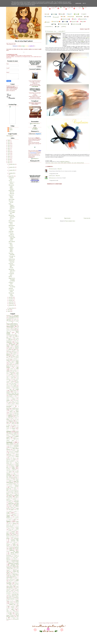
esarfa (7, 418)
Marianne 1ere (16, 484)
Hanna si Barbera (10, 443)
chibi (7, 384)
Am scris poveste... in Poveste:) (11, 182)
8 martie (11, 327)
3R (18, 326)
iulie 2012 (11, 297)
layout (10, 471)
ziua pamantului (16, 619)
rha (9, 131)
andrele (11, 343)
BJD (9, 361)
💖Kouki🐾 (74, 19)
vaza (13, 605)
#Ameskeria (8, 315)
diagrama (12, 410)
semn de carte (16, 570)
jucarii (17, 456)
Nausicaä (8, 508)
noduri (13, 508)
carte (13, 375)
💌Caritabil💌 (83, 14)
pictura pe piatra (10, 524)
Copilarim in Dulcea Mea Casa (12, 393)
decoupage (8, 407)
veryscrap (8, 608)
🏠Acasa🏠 (47, 14)
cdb (10, 380)
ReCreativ (17, 547)
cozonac (7, 397)
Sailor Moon (8, 559)
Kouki (13, 467)
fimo (10, 423)
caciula (11, 368)
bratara (52, 162)
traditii (17, 600)
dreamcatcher (10, 416)
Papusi (8, 521)
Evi (16, 418)
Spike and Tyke (12, 579)
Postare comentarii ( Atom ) (70, 221)
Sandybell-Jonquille (15, 560)
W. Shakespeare (16, 611)
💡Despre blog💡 (70, 16)
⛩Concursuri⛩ (56, 17)
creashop (12, 397)
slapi (7, 578)
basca (18, 355)
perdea (14, 522)
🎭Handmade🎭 (79, 16)
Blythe (17, 361)
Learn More (78, 3)
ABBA (15, 328)
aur (18, 350)
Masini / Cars (9, 489)
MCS (7, 490)
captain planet (12, 372)
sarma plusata (13, 565)
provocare (16, 538)
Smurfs (11, 578)
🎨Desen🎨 (63, 16)
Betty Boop (10, 358)
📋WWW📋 (63, 26)
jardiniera (17, 455)
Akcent (14, 337)
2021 (9, 148)
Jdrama (9, 456)
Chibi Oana (11, 288)
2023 (9, 145)
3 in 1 (17, 321)
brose (15, 364)
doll (11, 412)
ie (9, 450)
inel (18, 450)
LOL (7, 477)
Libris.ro (15, 474)
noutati (17, 508)
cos (15, 395)
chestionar (17, 382)
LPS (16, 477)
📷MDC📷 (54, 24)
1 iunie (15, 319)
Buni (18, 367)
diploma (17, 410)
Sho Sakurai (8, 574)
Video (12, 609)
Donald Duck (16, 412)
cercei (12, 381)
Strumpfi (15, 581)
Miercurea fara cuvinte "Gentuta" (11, 294)
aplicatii (10, 348)
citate (15, 385)
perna (18, 522)
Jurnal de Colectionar (11, 460)
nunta (18, 509)
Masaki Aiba (9, 488)
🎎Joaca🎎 (86, 16)
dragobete (10, 415)
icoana (14, 449)
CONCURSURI (35, 86)
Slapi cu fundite (11, 199)
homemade (16, 446)
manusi (17, 482)
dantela (13, 403)
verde (17, 605)
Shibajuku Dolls (14, 573)
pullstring (15, 542)
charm (12, 382)
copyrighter (11, 395)
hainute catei (10, 436)
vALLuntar (8, 605)
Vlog (14, 610)
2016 (9, 156)
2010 (9, 311)
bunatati (8, 367)
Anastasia (17, 342)
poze (13, 533)
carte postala (13, 376)
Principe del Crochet (10, 535)
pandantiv (8, 516)
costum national (9, 396)
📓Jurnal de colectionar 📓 (76, 24)
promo (8, 538)
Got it (84, 3)
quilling (8, 545)
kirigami (17, 463)
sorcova (15, 578)
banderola (8, 354)
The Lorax (15, 592)
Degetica (15, 407)
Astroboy (13, 350)
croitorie (14, 399)
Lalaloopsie (14, 469)
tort (12, 600)
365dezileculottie (13, 325)
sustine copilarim (13, 585)
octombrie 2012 (12, 170)
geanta (17, 431)
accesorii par (14, 330)
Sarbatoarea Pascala (80, 162)
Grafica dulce (11, 231)
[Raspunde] (60, 168)
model (17, 503)
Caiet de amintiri (13, 369)
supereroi (17, 583)
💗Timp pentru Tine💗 (74, 21)
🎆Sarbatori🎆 (65, 21)
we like (10, 613)
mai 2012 (11, 300)
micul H (17, 494)
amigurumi (9, 342)
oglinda (15, 511)
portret (7, 531)
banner (14, 354)
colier (10, 389)
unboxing (12, 603)
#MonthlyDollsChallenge (14, 316)
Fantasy (8, 419)
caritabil (17, 373)
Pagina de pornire (67, 218)
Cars (9, 375)
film (13, 422)
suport (10, 584)
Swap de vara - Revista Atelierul (11, 196)
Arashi (9, 349)
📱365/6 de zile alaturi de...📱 (63, 24)
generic (10, 432)
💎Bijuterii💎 (69, 14)
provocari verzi (15, 540)
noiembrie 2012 (12, 167)
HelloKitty (17, 444)
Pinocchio (12, 527)
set (18, 572)
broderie (17, 363)
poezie (17, 528)
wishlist (10, 614)
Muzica (17, 506)
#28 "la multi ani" (12, 241)
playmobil (17, 527)
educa (16, 417)
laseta (18, 470)
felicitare (11, 421)
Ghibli (15, 432)
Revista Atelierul (15, 552)
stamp (17, 579)
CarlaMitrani (11, 374)
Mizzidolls (17, 502)
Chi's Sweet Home (13, 383)
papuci (15, 519)
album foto (10, 339)
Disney (11, 411)
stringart (17, 580)
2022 (9, 146)
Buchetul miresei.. (12, 225)
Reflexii (11, 549)
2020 (9, 150)
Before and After (12, 220)
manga (10, 481)
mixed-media (16, 501)
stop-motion (11, 580)
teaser (13, 589)
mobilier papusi (11, 503)
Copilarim (41, 622)
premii (75, 162)
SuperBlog (9, 583)
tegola (12, 590)
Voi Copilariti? (35, 128)
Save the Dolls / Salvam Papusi (12, 567)
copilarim (50, 175)
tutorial (17, 602)
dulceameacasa (51, 168)
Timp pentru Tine (15, 594)
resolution (8, 551)
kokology (12, 465)
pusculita (14, 543)
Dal (9, 403)
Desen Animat (16, 408)
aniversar (17, 346)
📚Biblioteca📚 (62, 14)
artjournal (8, 350)
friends (62, 162)
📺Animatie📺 (54, 14)
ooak (73, 162)
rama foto (11, 546)
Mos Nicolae (16, 504)
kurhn (13, 468)
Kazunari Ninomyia (10, 461)
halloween (8, 438)
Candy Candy (14, 371)
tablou (17, 586)
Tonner (7, 600)
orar (7, 514)
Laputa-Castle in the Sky (10, 470)
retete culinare (16, 551)
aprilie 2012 (11, 302)
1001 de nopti (16, 320)
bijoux (49, 162)
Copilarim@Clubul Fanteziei (13, 394)
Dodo (17, 411)
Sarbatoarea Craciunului (13, 563)
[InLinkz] (34, 147)
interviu (17, 454)
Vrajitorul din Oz (9, 611)
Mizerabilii (11, 502)
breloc (11, 363)
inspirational (11, 451)
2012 (9, 162)
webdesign (17, 613)
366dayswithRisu (10, 326)
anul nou (17, 347)
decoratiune (9, 406)
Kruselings (8, 468)
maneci (17, 480)
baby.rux (10, 128)
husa (7, 448)
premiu (14, 534)
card (12, 373)
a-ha (12, 328)
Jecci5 (13, 456)
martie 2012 (11, 303)
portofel (15, 530)
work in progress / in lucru (12, 615)
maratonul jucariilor (12, 483)
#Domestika (16, 315)
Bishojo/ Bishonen (16, 360)
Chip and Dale (14, 384)
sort (7, 579)
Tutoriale (35, 127)
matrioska (15, 489)
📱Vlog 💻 (57, 26)
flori (13, 423)
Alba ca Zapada (16, 338)
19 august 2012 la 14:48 (53, 180)
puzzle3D (8, 544)
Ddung (17, 403)
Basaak (13, 355)
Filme (18, 422)
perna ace (10, 523)
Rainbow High (16, 545)
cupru (13, 401)
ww (18, 616)
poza (7, 533)
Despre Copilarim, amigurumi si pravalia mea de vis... (12, 206)
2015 (9, 157)
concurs (55, 162)
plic (9, 528)
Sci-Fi (10, 569)
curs (18, 401)
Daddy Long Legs (16, 402)
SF (9, 573)
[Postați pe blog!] (48, 161)
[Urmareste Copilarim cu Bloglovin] (35, 134)
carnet (17, 374)
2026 (9, 140)
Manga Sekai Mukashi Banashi (12, 482)
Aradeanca (17, 348)
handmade (69, 162)
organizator (14, 514)
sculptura (8, 570)
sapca (14, 562)
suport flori (16, 584)
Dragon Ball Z (16, 415)
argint (15, 349)
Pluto (13, 528)
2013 (9, 161)
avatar (10, 351)
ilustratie (13, 450)
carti (12, 377)
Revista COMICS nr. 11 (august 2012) (12, 212)
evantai (12, 418)
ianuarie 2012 (11, 308)
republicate (12, 550)
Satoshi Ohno (8, 566)
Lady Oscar (8, 469)
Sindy (16, 577)
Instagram (17, 451)
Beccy (12, 357)
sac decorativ (14, 558)
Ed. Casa (17, 416)
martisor (17, 486)
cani (7, 372)
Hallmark (15, 437)
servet (14, 572)
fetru (7, 422)
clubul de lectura (16, 388)
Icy (18, 449)
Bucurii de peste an (11, 366)
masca (15, 488)
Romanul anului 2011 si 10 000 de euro (11, 192)
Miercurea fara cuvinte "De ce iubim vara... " (12, 271)
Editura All (10, 417)
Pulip (11, 542)
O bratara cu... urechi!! (55, 31)
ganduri (65, 162)
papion (10, 519)
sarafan (18, 562)
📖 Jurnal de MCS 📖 (49, 26)
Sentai (10, 571)
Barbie (7, 355)
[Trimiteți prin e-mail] (46, 161)
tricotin (11, 602)
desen (7, 408)
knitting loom (11, 464)
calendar (8, 371)
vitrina (7, 610)
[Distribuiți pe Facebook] (51, 161)
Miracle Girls (16, 500)
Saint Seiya (15, 559)
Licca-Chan (9, 475)
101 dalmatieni (11, 321)
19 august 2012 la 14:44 (53, 173)
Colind (17, 389)
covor (16, 396)
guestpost (8, 435)
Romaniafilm (9, 555)
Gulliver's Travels (15, 435)
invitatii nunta (11, 455)
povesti (13, 531)
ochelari (10, 511)
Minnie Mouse (9, 500)
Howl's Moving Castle (13, 447)
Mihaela (17, 496)
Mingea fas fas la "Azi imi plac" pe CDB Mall (12, 279)
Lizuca (15, 476)
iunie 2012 (11, 298)
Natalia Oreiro (13, 507)
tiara (9, 594)
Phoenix (14, 523)
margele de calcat (9, 484)
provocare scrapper (15, 539)
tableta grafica (9, 586)
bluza (13, 361)
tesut (15, 591)
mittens (9, 501)
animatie (13, 344)
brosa (11, 364)
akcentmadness (8, 338)
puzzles (14, 544)
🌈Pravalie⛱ (47, 22)
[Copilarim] (12, 123)
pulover (7, 543)
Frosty (7, 429)
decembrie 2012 (12, 164)
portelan (10, 530)
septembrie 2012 (12, 173)
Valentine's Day (12, 604)
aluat (15, 340)
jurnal (14, 459)
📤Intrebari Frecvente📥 (65, 19)
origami (8, 515)
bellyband (17, 357)
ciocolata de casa (9, 385)
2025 (9, 142)
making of (11, 480)
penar (10, 522)
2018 (9, 153)
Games (14, 429)
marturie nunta (13, 487)
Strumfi (10, 581)
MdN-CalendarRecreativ (15, 490)
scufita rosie (15, 569)
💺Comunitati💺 (48, 16)
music (10, 506)
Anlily (11, 347)
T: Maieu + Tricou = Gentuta (11, 244)
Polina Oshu (11, 529)
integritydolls (9, 454)
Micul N (10, 495)
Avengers (15, 351)
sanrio (10, 562)
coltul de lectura (13, 390)
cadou (17, 368)
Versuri (13, 607)
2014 (9, 159)
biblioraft (15, 358)
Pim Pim (10, 276)
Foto (8, 427)
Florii (14, 425)
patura (17, 521)
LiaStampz (8, 474)
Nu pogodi (11, 509)
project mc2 (14, 536)
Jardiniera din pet (12, 259)
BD (10, 356)
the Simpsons (8, 593)
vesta (13, 608)
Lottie (12, 477)
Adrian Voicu (9, 331)
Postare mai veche (87, 218)
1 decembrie (8, 319)
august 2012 (11, 176)
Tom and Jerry (16, 597)
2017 (9, 154)
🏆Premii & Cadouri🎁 (56, 21)
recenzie (11, 547)
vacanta (17, 603)
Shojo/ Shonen (16, 574)
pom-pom (17, 529)
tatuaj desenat (8, 589)
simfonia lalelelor (9, 577)
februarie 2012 (11, 305)
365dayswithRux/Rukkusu (12, 323)
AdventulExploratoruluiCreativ (11, 334)
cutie (10, 402)
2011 (9, 309)
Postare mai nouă (48, 218)
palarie (15, 515)
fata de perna (16, 419)
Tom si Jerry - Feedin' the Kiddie (11, 228)
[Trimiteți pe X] (49, 161)
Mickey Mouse (9, 494)
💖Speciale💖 (83, 21)
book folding (11, 362)
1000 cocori (8, 320)
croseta (59, 162)
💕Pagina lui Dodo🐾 (82, 19)
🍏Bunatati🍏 (76, 14)
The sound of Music (15, 593)
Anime (8, 346)
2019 (9, 151)
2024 (9, 143)
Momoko (10, 504)
